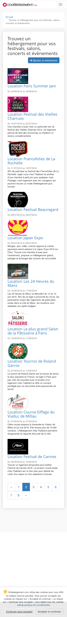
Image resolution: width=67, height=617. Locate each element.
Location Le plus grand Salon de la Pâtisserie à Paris (33, 330)
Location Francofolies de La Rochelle (31, 160)
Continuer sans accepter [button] (19, 611)
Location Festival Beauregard (33, 209)
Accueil (9, 17)
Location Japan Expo (25, 237)
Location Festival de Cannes (32, 456)
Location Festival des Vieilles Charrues (32, 116)
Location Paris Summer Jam (32, 85)
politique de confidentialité (37, 605)
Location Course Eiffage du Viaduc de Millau (31, 414)
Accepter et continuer (49, 611)
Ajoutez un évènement (44, 60)
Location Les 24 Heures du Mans (31, 283)
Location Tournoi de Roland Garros (32, 363)
